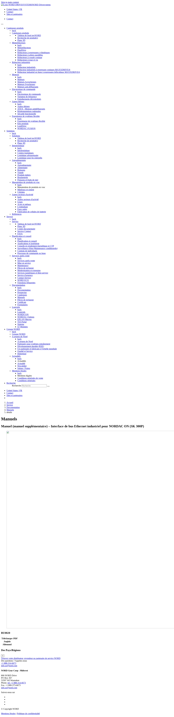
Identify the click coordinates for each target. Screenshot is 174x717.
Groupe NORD (18, 334)
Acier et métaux (24, 204)
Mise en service (24, 263)
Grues (20, 202)
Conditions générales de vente (30, 378)
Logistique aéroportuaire (27, 155)
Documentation (18, 285)
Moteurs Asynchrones (26, 82)
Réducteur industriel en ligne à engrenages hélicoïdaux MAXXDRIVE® (48, 72)
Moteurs (15, 74)
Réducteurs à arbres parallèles (30, 55)
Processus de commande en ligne (31, 253)
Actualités (16, 356)
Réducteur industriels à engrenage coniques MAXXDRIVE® (43, 70)
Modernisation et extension (29, 270)
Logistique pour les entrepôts (29, 158)
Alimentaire (22, 167)
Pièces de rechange (25, 268)
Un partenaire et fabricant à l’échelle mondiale (37, 349)
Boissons (21, 170)
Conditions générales (26, 380)
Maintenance (22, 265)
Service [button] (10, 216)
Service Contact (24, 231)
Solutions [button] (11, 131)
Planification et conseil (21, 236)
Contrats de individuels (27, 251)
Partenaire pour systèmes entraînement (33, 344)
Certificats (21, 302)
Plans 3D (21, 40)
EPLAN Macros (24, 319)
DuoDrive (21, 50)
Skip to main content (10, 2)
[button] (11, 383)
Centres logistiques (25, 153)
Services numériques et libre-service (32, 273)
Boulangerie (22, 177)
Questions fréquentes (26, 283)
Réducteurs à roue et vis (27, 60)
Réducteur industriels (21, 62)
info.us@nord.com (9, 666)
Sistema (20, 324)
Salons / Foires (23, 368)
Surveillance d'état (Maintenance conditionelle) (37, 248)
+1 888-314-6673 (8, 663)
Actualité (21, 363)
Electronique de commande (23, 89)
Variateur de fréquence (27, 96)
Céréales (21, 192)
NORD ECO (23, 280)
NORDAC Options (25, 317)
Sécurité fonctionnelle (26, 114)
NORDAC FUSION (26, 128)
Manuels (21, 297)
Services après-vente (20, 256)
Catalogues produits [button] (15, 28)
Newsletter (22, 366)
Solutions (16, 136)
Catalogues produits (20, 33)
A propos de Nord (19, 336)
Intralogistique (18, 145)
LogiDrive (21, 126)
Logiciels (16, 307)
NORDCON (23, 314)
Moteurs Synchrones (26, 84)
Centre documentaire (26, 229)
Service (15, 221)
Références (16, 214)
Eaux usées (22, 209)
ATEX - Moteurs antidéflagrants (31, 109)
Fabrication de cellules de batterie (31, 212)
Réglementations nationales (29, 111)
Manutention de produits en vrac (26, 182)
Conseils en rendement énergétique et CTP (35, 246)
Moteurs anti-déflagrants (27, 87)
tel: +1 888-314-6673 (17, 683)
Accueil (10, 402)
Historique (21, 354)
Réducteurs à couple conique (29, 57)
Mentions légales (19, 371)
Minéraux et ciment (25, 189)
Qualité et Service (25, 351)
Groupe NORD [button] (13, 329)
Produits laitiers (24, 175)
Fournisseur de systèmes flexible (26, 116)
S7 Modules (22, 327)
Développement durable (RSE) (30, 346)
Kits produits (22, 123)
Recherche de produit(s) (27, 38)
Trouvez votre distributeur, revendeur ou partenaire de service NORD (30, 658)
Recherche (16, 385)
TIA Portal (22, 322)
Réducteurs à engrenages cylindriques (33, 52)
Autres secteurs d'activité (22, 194)
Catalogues (22, 295)
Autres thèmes (18, 101)
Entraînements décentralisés (29, 99)
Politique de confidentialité (28, 713)
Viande (20, 172)
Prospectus (22, 292)
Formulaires (22, 305)
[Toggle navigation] (2, 24)
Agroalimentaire (19, 160)
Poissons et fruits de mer (27, 180)
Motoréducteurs (18, 43)
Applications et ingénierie (28, 243)
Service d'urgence (25, 275)
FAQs (20, 234)
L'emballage (22, 207)
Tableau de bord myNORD (29, 35)
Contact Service (24, 278)
